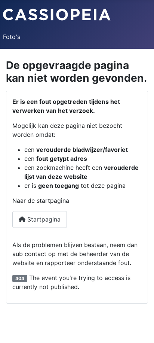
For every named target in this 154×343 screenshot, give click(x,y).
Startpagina (43, 219)
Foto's (11, 36)
